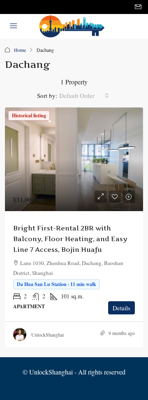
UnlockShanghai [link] (47, 334)
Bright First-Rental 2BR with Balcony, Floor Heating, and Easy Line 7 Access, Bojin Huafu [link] (70, 238)
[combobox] (84, 95)
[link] (74, 159)
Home (20, 50)
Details (121, 308)
